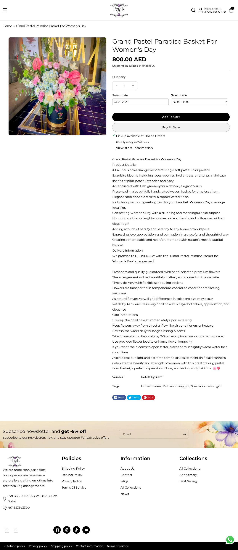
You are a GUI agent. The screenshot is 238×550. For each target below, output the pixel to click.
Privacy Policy (72, 481)
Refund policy (16, 546)
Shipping (118, 65)
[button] (7, 10)
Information (135, 458)
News (124, 494)
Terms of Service (74, 487)
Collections (193, 458)
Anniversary (188, 475)
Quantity (119, 77)
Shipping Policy (73, 468)
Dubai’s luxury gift (176, 386)
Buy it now (171, 127)
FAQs (124, 481)
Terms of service (118, 546)
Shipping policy (61, 546)
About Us (127, 468)
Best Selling (188, 481)
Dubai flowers (151, 386)
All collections (130, 487)
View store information (134, 148)
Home (7, 26)
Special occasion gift (206, 386)
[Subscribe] (184, 434)
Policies (71, 458)
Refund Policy (72, 475)
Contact (126, 475)
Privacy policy (38, 546)
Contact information (89, 546)
